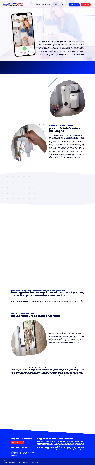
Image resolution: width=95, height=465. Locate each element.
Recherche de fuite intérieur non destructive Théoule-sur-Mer (30, 373)
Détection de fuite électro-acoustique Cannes (49, 368)
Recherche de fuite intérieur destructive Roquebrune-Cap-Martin (64, 371)
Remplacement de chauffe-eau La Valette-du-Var (53, 443)
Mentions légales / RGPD (23, 462)
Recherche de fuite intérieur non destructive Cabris (67, 373)
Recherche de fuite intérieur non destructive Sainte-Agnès (66, 372)
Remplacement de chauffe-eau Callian (63, 447)
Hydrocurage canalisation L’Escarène (53, 444)
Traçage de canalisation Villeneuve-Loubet (31, 371)
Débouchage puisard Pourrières (61, 446)
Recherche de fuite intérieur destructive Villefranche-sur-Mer (29, 372)
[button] (22, 66)
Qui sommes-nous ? (28, 460)
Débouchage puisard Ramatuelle (48, 442)
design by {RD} (34, 462)
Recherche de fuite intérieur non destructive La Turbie (32, 369)
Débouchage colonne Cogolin (59, 449)
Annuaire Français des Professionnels (13, 460)
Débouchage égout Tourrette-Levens (72, 442)
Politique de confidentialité (10, 462)
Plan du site (37, 460)
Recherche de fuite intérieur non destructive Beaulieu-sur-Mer (29, 375)
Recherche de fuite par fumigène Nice (22, 368)
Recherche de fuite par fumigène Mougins (60, 375)
